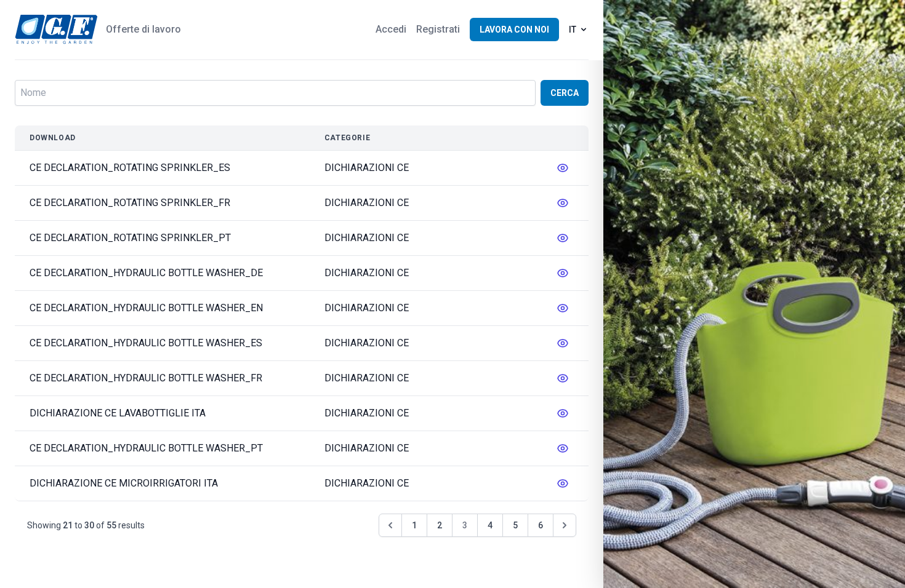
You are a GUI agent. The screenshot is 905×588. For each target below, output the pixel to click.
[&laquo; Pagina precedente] (390, 525)
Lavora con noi (514, 29)
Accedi (391, 29)
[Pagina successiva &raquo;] (564, 525)
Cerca (564, 93)
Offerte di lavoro (143, 29)
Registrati (438, 29)
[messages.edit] (563, 168)
